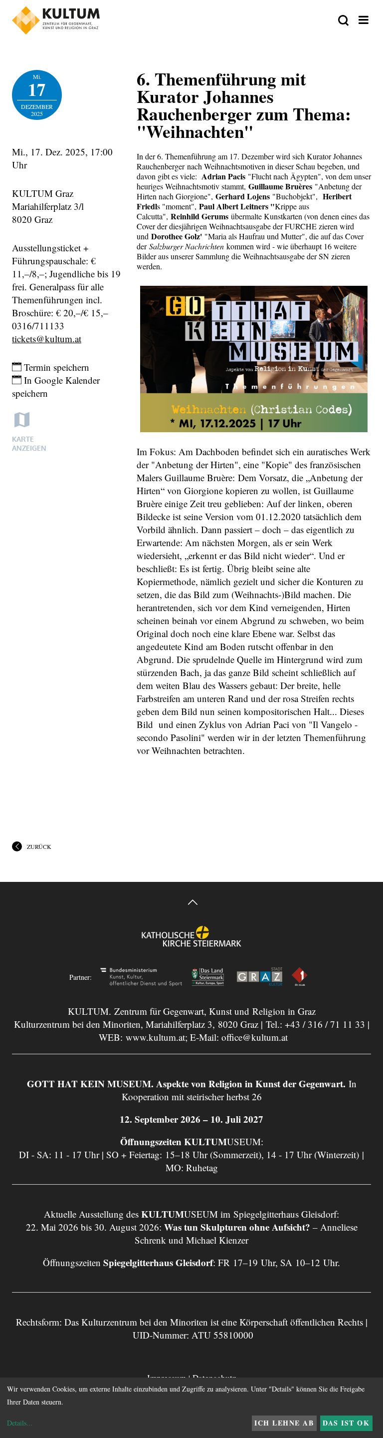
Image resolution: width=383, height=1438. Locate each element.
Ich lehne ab (284, 1423)
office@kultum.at (254, 1037)
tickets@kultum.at (46, 338)
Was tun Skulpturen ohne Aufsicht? (237, 1227)
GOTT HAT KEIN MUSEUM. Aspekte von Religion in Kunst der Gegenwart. (186, 1083)
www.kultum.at (155, 1037)
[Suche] (343, 21)
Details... (19, 1423)
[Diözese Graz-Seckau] (191, 942)
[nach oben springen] (191, 903)
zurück (39, 846)
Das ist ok (346, 1423)
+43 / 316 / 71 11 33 (325, 1024)
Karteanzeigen (29, 443)
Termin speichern (55, 367)
